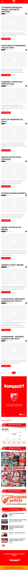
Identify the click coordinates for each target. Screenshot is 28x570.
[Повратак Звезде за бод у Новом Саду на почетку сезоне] (4, 521)
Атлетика (3, 303)
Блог (7, 4)
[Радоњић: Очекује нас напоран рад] (14, 96)
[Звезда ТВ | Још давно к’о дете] (4, 534)
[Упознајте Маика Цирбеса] (14, 205)
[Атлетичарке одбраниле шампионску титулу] (14, 313)
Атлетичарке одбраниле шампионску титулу (13, 300)
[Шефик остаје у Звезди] (14, 277)
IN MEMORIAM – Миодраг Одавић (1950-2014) (12, 337)
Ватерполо (4, 267)
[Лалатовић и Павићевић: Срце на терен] (14, 59)
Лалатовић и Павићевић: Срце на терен (13, 46)
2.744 (18, 372)
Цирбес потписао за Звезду (11, 228)
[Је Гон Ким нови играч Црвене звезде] (4, 515)
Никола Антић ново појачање (11, 158)
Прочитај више (6, 38)
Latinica (3, 420)
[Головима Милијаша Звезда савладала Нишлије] (14, 23)
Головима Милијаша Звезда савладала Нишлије (11, 9)
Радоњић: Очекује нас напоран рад (12, 83)
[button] (2, 2)
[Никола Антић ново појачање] (14, 171)
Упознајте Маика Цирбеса (13, 193)
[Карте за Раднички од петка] (14, 133)
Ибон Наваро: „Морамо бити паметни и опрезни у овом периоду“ (16, 527)
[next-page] (21, 373)
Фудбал (3, 13)
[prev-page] (6, 373)
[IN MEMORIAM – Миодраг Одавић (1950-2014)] (14, 350)
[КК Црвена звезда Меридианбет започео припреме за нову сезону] (4, 540)
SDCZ (6, 13)
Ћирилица (8, 420)
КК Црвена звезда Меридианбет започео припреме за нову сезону (17, 540)
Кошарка (3, 85)
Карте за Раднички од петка (12, 120)
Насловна (3, 4)
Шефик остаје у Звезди (12, 265)
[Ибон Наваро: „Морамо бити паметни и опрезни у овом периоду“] (4, 527)
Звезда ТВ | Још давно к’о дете (17, 532)
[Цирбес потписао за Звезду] (14, 241)
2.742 (10, 372)
